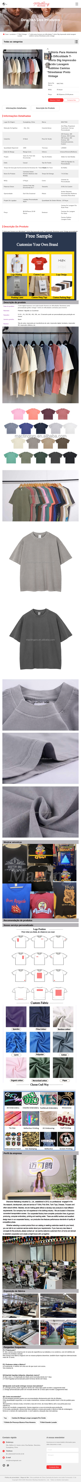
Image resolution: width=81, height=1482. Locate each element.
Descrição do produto (45, 108)
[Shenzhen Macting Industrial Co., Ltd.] (41, 3)
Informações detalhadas (16, 108)
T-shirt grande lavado (48, 1422)
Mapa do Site (25, 1477)
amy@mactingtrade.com (13, 1460)
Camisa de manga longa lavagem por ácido (29, 1418)
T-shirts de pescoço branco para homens (20, 1422)
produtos (13, 34)
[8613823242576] (8, 1466)
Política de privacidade (12, 1477)
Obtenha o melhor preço (57, 100)
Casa (6, 34)
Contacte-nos (54, 1467)
